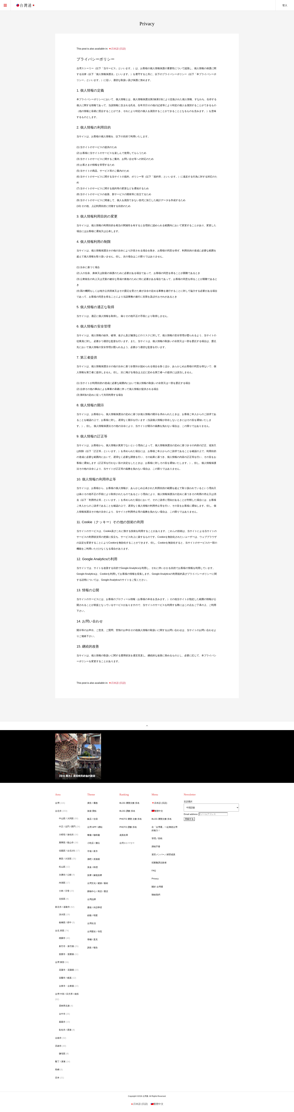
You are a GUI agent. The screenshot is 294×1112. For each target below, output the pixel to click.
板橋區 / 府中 (65, 922)
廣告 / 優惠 (92, 803)
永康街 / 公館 (65, 874)
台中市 (62, 1014)
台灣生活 (91, 923)
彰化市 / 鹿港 (65, 1030)
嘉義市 (62, 1022)
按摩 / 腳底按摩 (94, 875)
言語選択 (188, 801)
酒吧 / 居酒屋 (93, 859)
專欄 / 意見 (92, 939)
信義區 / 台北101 (67, 850)
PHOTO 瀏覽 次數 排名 (130, 819)
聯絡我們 (156, 894)
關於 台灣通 (157, 886)
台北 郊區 (59, 930)
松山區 (62, 867)
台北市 (58, 811)
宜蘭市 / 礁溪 (65, 978)
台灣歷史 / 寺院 (94, 931)
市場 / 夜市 (92, 851)
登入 (284, 5)
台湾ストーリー (126, 843)
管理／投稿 (157, 838)
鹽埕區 (62, 1053)
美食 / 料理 (92, 867)
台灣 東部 (59, 962)
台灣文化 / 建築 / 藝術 (97, 883)
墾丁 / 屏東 (60, 1061)
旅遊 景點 (91, 811)
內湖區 (62, 882)
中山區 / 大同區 (66, 818)
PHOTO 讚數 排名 (128, 827)
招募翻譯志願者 (159, 862)
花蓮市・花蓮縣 (66, 970)
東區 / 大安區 (65, 858)
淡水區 (62, 914)
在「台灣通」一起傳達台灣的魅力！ (164, 829)
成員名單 (123, 835)
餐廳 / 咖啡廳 (93, 835)
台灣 (57, 803)
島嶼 (57, 1069)
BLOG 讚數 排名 (127, 811)
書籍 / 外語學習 (94, 907)
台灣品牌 (91, 899)
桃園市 (62, 938)
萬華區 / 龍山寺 (66, 842)
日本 (57, 1077)
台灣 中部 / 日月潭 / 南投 (67, 994)
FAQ (154, 870)
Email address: (191, 814)
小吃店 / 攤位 (93, 843)
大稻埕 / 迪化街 (66, 834)
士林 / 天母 (64, 891)
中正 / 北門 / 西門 (67, 826)
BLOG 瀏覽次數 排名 (129, 803)
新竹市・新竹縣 (66, 946)
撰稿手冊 (156, 846)
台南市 (58, 1038)
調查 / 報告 (92, 947)
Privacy (155, 878)
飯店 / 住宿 (92, 819)
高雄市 (58, 1046)
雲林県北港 (64, 1005)
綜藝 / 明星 (92, 915)
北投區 (62, 899)
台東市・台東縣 (66, 986)
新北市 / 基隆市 (62, 907)
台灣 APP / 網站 (94, 827)
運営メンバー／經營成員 (163, 854)
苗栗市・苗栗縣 (66, 954)
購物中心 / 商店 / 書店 (97, 891)
